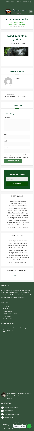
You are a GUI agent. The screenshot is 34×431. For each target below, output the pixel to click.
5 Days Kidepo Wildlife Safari (17, 220)
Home (11, 23)
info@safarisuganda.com (11, 414)
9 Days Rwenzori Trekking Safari (17, 245)
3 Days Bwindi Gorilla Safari (16, 24)
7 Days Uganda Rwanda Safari (18, 241)
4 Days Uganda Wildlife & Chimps (18, 213)
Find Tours (17, 184)
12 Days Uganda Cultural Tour (17, 253)
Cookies (19, 429)
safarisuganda (8, 417)
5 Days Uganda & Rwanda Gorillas (18, 225)
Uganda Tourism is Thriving (16, 328)
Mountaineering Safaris (10, 314)
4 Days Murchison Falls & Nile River (17, 215)
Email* (6, 141)
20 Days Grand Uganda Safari (17, 262)
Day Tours (6, 306)
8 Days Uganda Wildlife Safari (18, 243)
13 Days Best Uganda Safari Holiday (18, 255)
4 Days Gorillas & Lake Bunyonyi (17, 210)
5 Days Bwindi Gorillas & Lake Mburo (18, 222)
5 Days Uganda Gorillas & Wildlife (18, 218)
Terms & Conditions (9, 429)
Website (6, 148)
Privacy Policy (26, 429)
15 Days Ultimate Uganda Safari (18, 260)
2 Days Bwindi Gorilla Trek (18, 201)
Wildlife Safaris (7, 311)
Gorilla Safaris (7, 309)
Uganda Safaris (7, 318)
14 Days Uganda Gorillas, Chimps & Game (18, 257)
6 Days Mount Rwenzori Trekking (18, 227)
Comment (7, 117)
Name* (6, 134)
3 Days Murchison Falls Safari (17, 208)
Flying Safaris (7, 316)
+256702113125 (8, 411)
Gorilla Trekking (19, 23)
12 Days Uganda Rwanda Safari (18, 250)
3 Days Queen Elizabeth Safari (18, 206)
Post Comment (13, 161)
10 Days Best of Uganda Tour (17, 248)
